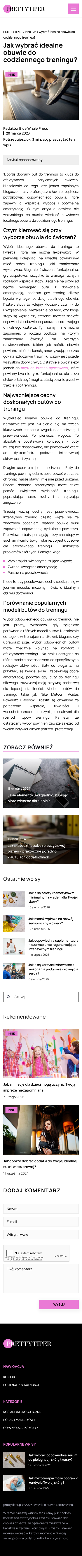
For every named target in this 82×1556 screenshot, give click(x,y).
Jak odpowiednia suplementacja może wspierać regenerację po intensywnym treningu (53, 944)
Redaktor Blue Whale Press (25, 128)
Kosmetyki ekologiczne (22, 1412)
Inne (11, 74)
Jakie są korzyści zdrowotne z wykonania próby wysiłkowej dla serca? (53, 969)
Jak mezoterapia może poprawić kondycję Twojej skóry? (53, 1480)
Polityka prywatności (21, 1385)
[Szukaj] (8, 997)
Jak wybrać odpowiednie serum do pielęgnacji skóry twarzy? (52, 1457)
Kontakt (10, 1377)
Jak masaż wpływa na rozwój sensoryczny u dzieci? (50, 921)
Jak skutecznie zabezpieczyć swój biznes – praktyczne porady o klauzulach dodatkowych (36, 851)
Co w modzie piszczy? (20, 1428)
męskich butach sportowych (44, 367)
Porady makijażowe (19, 1420)
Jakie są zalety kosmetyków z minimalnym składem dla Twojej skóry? (53, 897)
